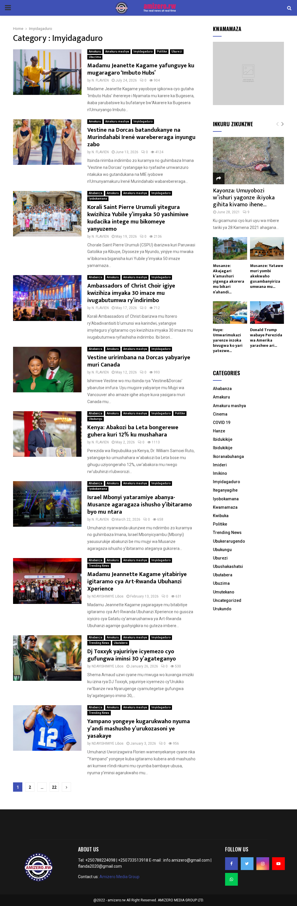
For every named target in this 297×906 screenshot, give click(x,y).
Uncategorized (227, 600)
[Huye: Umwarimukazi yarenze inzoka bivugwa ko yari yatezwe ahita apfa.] (230, 312)
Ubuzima (95, 57)
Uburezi (176, 51)
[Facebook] (231, 863)
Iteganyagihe (225, 490)
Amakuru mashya (117, 51)
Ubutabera (121, 643)
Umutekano (223, 592)
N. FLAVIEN (100, 80)
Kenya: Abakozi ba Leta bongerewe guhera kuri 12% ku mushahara (132, 431)
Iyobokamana (98, 198)
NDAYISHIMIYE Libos (108, 596)
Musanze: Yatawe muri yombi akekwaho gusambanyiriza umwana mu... (266, 276)
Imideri (220, 465)
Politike (162, 51)
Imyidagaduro (143, 51)
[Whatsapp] (231, 879)
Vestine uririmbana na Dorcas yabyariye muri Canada (138, 361)
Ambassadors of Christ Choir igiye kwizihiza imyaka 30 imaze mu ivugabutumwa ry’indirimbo (131, 293)
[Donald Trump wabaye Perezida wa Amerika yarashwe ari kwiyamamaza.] (267, 312)
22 (54, 787)
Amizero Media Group (119, 876)
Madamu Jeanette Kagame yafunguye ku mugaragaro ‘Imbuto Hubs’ (140, 69)
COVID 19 (221, 422)
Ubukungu (95, 418)
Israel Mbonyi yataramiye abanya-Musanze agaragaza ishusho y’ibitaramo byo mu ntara (139, 504)
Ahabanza (95, 193)
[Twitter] (247, 863)
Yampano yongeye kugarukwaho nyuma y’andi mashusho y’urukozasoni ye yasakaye (138, 729)
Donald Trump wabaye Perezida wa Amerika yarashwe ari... (266, 337)
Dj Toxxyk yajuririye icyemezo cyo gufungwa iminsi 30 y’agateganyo (131, 655)
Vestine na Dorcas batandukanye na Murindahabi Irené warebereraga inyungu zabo (141, 137)
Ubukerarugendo (229, 541)
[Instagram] (262, 863)
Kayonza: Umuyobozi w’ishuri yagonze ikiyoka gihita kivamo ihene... (244, 198)
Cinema (220, 414)
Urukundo (222, 609)
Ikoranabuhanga (228, 456)
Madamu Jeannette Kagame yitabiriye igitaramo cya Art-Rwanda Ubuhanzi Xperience (137, 581)
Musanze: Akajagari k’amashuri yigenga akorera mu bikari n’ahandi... (228, 278)
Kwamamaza (225, 507)
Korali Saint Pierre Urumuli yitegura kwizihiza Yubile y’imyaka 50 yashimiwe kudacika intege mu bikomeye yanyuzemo (138, 218)
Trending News (99, 565)
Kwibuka (221, 515)
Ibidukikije (222, 439)
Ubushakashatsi (228, 566)
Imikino (220, 473)
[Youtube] (278, 863)
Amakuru (95, 51)
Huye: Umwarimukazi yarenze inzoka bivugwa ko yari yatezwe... (227, 340)
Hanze (219, 431)
